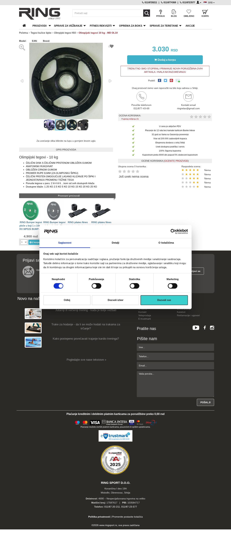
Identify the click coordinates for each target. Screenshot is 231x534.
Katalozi (181, 312)
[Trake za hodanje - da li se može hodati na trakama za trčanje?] (33, 327)
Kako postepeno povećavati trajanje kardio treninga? (86, 338)
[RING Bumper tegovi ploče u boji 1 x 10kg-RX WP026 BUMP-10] (31, 210)
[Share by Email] (178, 80)
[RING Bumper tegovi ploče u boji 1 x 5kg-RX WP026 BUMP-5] (54, 210)
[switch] (96, 286)
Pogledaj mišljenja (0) (130, 119)
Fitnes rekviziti (101, 25)
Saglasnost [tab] (65, 242)
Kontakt (142, 312)
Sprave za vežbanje (68, 25)
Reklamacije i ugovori (188, 315)
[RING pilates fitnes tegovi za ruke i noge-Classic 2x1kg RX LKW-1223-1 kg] (78, 210)
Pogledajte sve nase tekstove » (86, 359)
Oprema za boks (130, 25)
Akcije (190, 25)
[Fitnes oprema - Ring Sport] (43, 14)
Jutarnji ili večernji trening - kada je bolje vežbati (85, 310)
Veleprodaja (144, 315)
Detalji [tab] (115, 242)
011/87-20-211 (112, 506)
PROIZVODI (39, 25)
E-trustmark (144, 318)
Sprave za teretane (164, 25)
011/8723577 (188, 2)
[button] (22, 81)
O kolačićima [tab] (166, 242)
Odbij (67, 300)
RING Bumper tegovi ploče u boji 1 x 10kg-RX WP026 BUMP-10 (30, 225)
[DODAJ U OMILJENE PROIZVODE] (112, 47)
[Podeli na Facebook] (159, 80)
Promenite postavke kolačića (127, 516)
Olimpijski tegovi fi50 (65, 32)
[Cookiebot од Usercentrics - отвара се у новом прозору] (173, 231)
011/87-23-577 (129, 506)
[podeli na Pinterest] (171, 80)
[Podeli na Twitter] (165, 80)
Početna (23, 32)
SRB (210, 2)
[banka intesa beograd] (115, 422)
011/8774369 (169, 2)
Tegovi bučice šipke (41, 32)
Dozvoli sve (164, 300)
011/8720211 (150, 2)
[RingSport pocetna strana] (25, 25)
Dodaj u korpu (167, 59)
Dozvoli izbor (115, 300)
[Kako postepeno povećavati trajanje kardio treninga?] (33, 342)
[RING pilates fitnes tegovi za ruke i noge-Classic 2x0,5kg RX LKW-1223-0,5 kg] (101, 210)
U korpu (35, 242)
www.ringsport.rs (108, 525)
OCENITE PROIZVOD (176, 160)
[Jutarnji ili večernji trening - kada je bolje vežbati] (33, 313)
